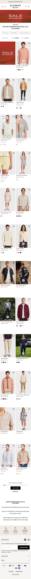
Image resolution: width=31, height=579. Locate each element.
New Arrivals (5, 32)
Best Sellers (14, 32)
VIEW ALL (15, 491)
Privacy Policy (14, 550)
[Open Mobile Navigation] (2, 6)
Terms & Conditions (19, 571)
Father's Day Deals (24, 32)
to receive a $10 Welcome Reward (15, 1)
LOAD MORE (15, 488)
